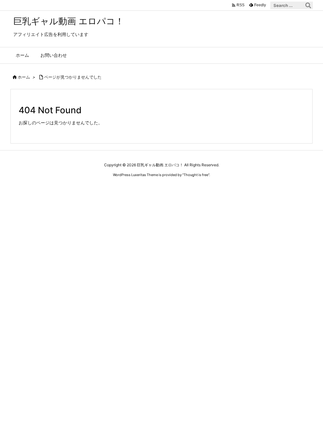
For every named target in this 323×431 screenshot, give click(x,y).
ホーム (24, 77)
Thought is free (196, 175)
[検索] (308, 5)
